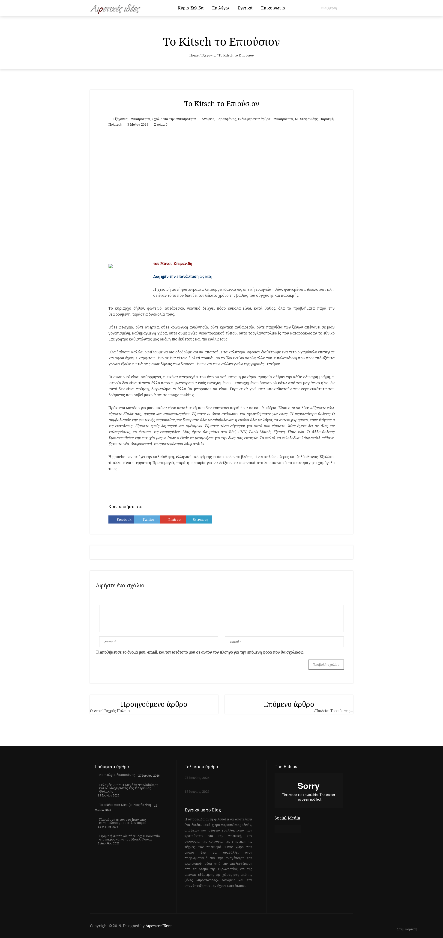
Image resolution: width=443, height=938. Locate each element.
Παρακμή (327, 119)
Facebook (124, 519)
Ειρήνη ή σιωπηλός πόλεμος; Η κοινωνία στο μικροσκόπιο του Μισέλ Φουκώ (129, 837)
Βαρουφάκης (226, 119)
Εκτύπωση (200, 519)
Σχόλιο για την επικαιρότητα (174, 119)
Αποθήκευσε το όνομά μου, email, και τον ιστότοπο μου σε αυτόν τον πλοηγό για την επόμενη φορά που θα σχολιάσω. (202, 652)
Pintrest (174, 519)
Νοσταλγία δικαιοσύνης (117, 774)
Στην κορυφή (407, 929)
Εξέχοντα (208, 55)
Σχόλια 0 (161, 124)
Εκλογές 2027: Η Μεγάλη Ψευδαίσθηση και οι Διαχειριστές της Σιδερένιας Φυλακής (128, 788)
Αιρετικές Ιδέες (158, 925)
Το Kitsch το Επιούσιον (221, 103)
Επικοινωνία (273, 8)
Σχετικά (245, 8)
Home (194, 55)
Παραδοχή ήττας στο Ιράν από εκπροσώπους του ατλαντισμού (123, 821)
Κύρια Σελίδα (191, 8)
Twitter (148, 519)
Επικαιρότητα (139, 119)
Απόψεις (208, 119)
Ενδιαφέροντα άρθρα (254, 119)
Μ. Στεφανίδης (306, 119)
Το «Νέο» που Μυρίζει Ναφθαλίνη (125, 804)
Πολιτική (115, 124)
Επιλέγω (220, 8)
